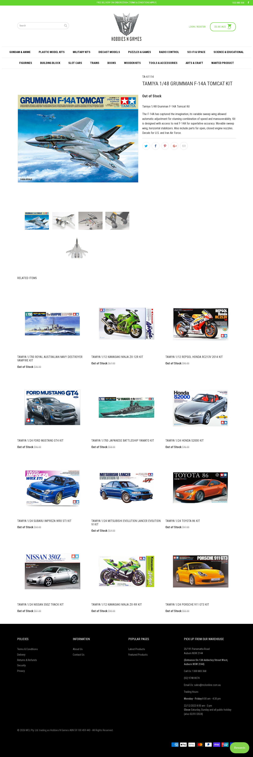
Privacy (21, 670)
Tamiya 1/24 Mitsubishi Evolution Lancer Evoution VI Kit (126, 487)
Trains (94, 63)
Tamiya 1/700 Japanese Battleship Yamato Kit (126, 407)
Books (111, 63)
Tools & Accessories (163, 63)
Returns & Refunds (27, 660)
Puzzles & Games (139, 52)
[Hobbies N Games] (126, 27)
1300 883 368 (238, 2)
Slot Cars (75, 63)
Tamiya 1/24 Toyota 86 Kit (200, 487)
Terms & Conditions (27, 649)
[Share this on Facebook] (155, 146)
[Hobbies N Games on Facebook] (248, 2)
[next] (129, 138)
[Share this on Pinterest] (165, 146)
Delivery (21, 654)
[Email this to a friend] (184, 146)
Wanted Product (222, 63)
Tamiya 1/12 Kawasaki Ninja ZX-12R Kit (126, 323)
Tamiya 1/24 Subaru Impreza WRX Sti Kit (52, 487)
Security (21, 665)
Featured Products (138, 654)
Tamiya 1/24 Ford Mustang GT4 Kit (52, 407)
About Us (78, 649)
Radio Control (169, 52)
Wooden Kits (132, 63)
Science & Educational (229, 52)
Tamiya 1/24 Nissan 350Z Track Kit (52, 571)
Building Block (50, 63)
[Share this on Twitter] (146, 146)
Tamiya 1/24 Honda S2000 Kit (200, 407)
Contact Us (78, 654)
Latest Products (136, 649)
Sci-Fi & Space (196, 52)
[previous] (26, 138)
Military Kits (81, 52)
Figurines (25, 63)
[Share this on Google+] (174, 146)
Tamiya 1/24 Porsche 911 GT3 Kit (200, 571)
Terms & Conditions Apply (142, 2)
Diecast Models (109, 52)
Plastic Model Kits (52, 52)
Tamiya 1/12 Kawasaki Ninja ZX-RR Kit (126, 571)
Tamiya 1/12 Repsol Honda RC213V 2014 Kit (200, 323)
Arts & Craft (194, 63)
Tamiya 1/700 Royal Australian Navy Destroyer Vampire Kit (52, 323)
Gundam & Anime (20, 52)
